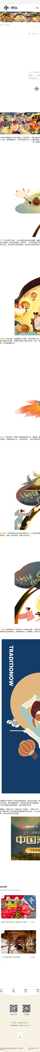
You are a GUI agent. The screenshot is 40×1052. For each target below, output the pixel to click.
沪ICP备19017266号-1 (33, 1048)
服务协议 (25, 990)
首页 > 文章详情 (5, 25)
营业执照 (13, 990)
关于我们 (1, 990)
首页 (37, 8)
